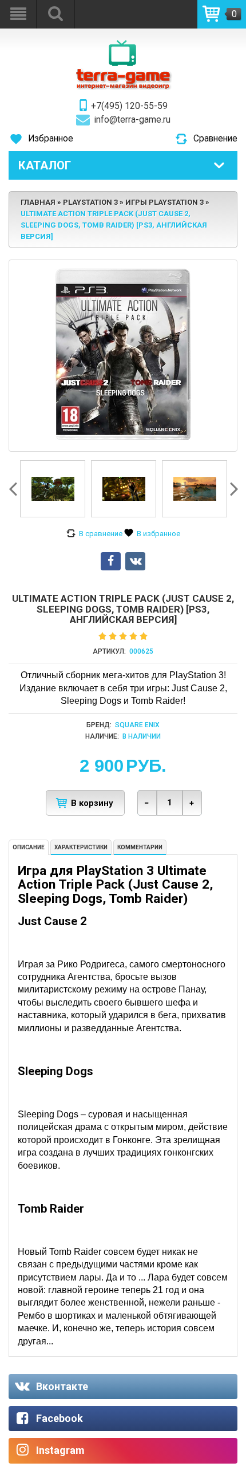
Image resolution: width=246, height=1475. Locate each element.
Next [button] (233, 489)
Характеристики (81, 847)
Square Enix (137, 725)
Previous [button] (14, 489)
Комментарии (139, 847)
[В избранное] (152, 534)
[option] (52, 488)
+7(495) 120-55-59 (129, 106)
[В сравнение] (94, 534)
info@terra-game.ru (132, 120)
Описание (29, 847)
